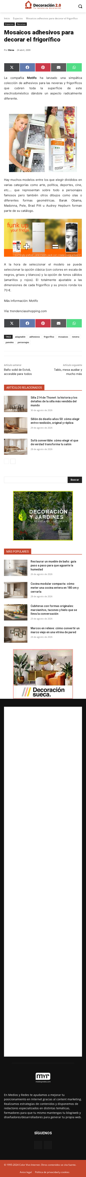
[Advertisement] (43, 882)
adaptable (20, 336)
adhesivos (34, 336)
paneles (10, 342)
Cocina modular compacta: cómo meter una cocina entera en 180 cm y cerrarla (55, 587)
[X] (48, 1145)
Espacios (18, 18)
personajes (23, 342)
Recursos (21, 24)
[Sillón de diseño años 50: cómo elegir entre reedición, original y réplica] (15, 425)
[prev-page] (6, 461)
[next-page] (12, 461)
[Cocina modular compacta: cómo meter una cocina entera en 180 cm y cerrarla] (15, 590)
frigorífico (49, 336)
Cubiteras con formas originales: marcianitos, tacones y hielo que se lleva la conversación (54, 609)
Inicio (7, 18)
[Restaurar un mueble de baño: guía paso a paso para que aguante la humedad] (15, 568)
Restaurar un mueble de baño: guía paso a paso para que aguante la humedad (53, 565)
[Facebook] (38, 1145)
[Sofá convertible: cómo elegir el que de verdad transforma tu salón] (15, 447)
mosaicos (63, 336)
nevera (75, 336)
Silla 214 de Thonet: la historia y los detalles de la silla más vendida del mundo (54, 401)
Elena (11, 49)
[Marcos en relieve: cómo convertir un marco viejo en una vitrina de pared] (15, 634)
